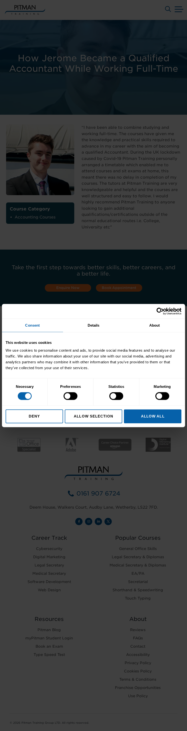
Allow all (153, 416)
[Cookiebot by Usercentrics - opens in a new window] (160, 311)
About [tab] (154, 325)
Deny (34, 416)
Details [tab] (94, 325)
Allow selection (93, 416)
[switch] (70, 396)
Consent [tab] (32, 325)
